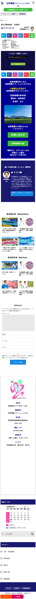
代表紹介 (13, 13)
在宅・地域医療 (8, 552)
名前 (4, 334)
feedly (18, 64)
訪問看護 (6, 579)
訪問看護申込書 (18, 143)
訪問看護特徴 (22, 13)
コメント (5, 313)
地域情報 (6, 558)
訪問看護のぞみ (24, 29)
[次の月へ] (28, 507)
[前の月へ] (21, 507)
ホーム (4, 13)
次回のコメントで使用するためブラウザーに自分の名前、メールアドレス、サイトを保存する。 (17, 357)
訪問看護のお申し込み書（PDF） (18, 10)
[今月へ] (25, 507)
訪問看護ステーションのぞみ (18, 4)
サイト (4, 347)
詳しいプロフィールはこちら (22, 194)
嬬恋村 (5, 565)
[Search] (32, 534)
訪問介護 (6, 572)
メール (5, 341)
